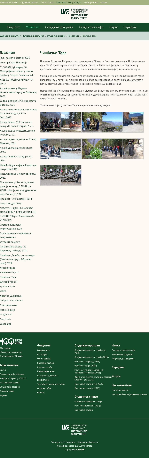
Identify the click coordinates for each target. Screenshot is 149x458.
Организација (43, 358)
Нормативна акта (45, 371)
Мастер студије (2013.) (85, 365)
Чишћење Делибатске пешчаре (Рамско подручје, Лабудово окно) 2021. (17, 259)
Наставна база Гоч (120, 390)
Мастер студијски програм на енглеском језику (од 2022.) (88, 371)
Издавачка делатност (48, 375)
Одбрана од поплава (11, 300)
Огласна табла (47, 2)
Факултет (13, 27)
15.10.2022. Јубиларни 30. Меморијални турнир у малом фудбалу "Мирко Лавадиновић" (17, 71)
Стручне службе (44, 367)
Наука (113, 27)
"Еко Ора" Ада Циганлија (13, 62)
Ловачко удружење (11, 295)
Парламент (7, 52)
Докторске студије (83, 410)
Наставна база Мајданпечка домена (129, 394)
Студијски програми (59, 27)
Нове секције (7, 309)
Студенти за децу (10, 242)
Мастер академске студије (87, 405)
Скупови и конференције (123, 350)
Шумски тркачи (8, 281)
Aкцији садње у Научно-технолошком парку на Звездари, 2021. (18, 92)
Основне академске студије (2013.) (91, 357)
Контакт (103, 2)
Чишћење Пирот (9, 272)
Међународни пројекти (123, 358)
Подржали (5, 314)
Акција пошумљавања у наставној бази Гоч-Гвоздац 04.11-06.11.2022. (18, 113)
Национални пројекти (122, 354)
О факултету (43, 350)
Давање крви (7, 286)
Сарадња (130, 27)
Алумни (3, 395)
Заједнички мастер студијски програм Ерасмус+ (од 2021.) (93, 378)
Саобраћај (5, 323)
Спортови (5, 319)
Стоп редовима (8, 305)
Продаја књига (90, 2)
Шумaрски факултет (10, 35)
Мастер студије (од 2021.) (87, 361)
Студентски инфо (91, 27)
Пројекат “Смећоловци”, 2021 (16, 198)
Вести (3, 370)
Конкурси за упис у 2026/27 (68, 2)
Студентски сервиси (29, 2)
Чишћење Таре (8, 277)
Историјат (42, 354)
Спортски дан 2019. (11, 203)
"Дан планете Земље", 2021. (15, 57)
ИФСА (3, 291)
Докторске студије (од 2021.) (88, 384)
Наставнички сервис (9, 2)
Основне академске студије (88, 401)
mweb (81, 449)
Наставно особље (45, 362)
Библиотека (43, 379)
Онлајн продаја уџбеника (12, 374)
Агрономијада (7, 267)
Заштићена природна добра (51, 384)
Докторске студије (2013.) (87, 388)
